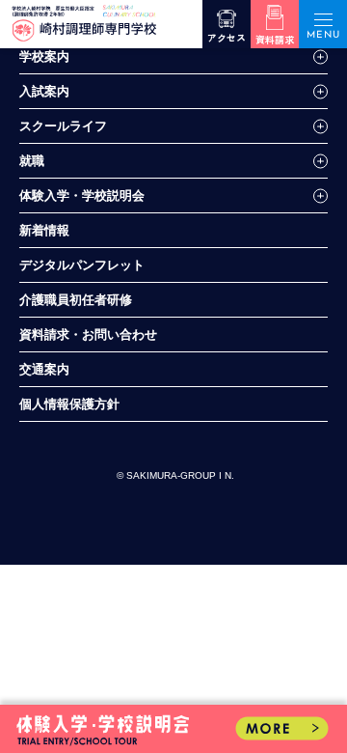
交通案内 (44, 369)
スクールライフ (63, 126)
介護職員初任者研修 (75, 300)
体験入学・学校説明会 (82, 195)
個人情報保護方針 (69, 404)
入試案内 (44, 91)
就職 (31, 160)
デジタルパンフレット (82, 265)
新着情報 (44, 230)
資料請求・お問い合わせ (88, 334)
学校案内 (44, 56)
